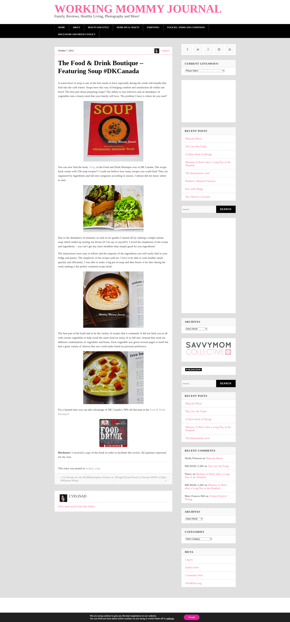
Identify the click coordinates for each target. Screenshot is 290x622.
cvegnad (165, 50)
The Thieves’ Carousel (197, 196)
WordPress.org (193, 583)
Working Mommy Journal (138, 8)
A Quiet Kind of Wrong (198, 154)
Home (61, 27)
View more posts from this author (76, 506)
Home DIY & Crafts (128, 27)
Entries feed (191, 567)
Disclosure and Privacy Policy (76, 34)
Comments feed (194, 575)
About (76, 27)
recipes (89, 468)
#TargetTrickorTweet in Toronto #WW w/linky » (140, 479)
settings (170, 618)
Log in (189, 559)
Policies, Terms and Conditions (186, 27)
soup (97, 468)
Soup (92, 167)
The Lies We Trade (195, 146)
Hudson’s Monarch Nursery (200, 181)
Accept (191, 617)
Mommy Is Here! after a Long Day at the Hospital (208, 164)
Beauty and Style (98, 27)
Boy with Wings (194, 188)
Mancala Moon (193, 138)
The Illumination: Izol (197, 173)
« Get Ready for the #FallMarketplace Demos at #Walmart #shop (86, 479)
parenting (153, 27)
